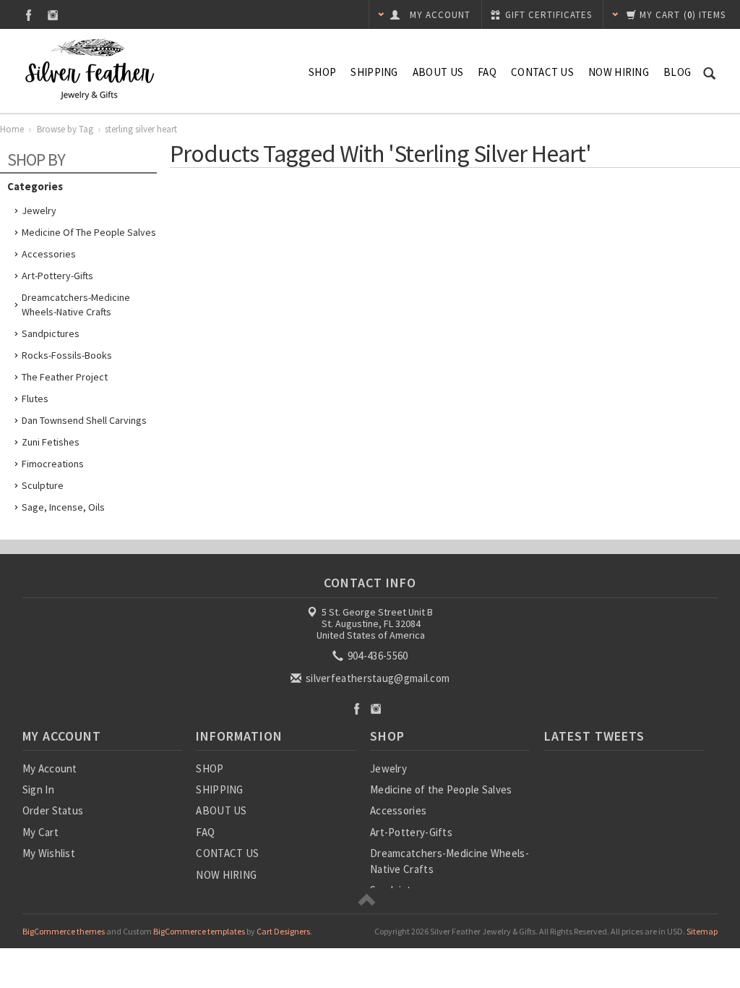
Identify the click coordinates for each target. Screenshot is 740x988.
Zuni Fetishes (50, 441)
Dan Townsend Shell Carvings (84, 420)
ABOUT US (438, 72)
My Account (49, 768)
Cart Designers (283, 931)
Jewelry (39, 210)
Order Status (53, 810)
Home (12, 129)
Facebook (28, 15)
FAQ (487, 72)
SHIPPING (373, 72)
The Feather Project (65, 376)
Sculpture (43, 485)
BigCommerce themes (63, 931)
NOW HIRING (618, 72)
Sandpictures (50, 333)
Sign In (38, 789)
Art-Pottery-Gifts (57, 275)
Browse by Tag (65, 129)
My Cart (40, 832)
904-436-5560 (376, 656)
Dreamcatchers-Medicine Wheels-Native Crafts (76, 304)
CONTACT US (542, 72)
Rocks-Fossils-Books (67, 355)
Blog (677, 72)
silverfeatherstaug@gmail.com (377, 678)
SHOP (322, 72)
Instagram (53, 15)
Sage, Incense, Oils (63, 507)
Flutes (35, 398)
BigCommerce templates (199, 931)
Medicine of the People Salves (89, 232)
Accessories (49, 253)
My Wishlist (48, 853)
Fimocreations (53, 463)
